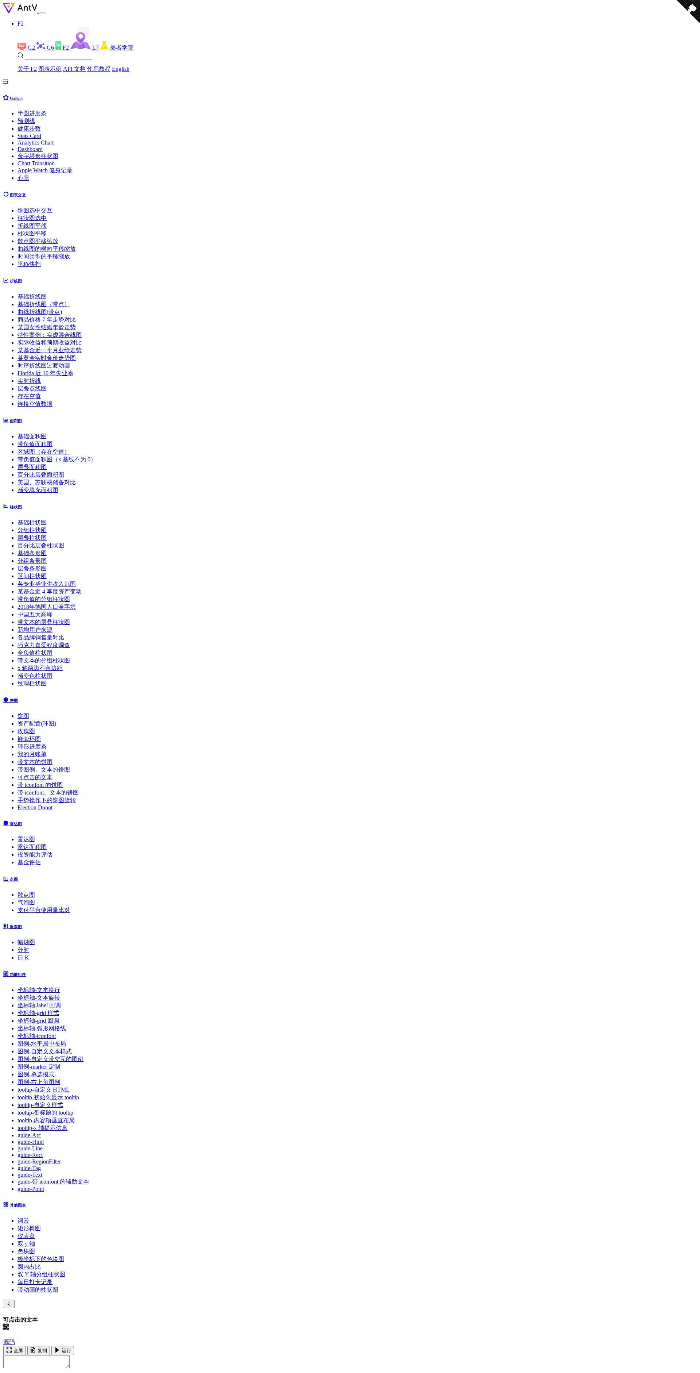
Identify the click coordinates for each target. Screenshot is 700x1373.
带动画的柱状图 (38, 1290)
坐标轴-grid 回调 (38, 1021)
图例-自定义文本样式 (45, 1051)
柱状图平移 (32, 233)
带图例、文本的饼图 (44, 769)
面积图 (15, 421)
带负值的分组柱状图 (44, 599)
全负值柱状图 (35, 653)
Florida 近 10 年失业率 (45, 373)
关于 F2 (27, 69)
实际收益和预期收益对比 (50, 342)
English (120, 69)
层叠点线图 (32, 388)
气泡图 (26, 902)
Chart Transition (36, 163)
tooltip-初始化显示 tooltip (48, 1097)
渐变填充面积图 (38, 490)
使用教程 (98, 69)
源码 (9, 1342)
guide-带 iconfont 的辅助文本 (53, 1181)
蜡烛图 (26, 942)
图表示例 (50, 69)
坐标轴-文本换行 (39, 990)
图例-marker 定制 (39, 1067)
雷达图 (15, 824)
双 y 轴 (26, 1244)
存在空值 (29, 396)
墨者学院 (121, 48)
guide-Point (31, 1189)
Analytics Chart (36, 142)
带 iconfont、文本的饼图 (48, 792)
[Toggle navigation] (41, 13)
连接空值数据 (35, 404)
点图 (13, 879)
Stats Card (29, 136)
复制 (41, 1350)
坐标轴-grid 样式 (38, 1013)
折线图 (15, 281)
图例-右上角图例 (39, 1082)
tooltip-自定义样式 (40, 1105)
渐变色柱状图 (35, 676)
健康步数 (29, 129)
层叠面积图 (32, 467)
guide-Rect (30, 1155)
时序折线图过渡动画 (44, 365)
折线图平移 (32, 226)
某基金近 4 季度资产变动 (50, 591)
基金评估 (29, 862)
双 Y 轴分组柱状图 (41, 1274)
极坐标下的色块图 (41, 1259)
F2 (21, 23)
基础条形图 (32, 553)
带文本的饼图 (35, 762)
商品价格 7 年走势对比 (47, 319)
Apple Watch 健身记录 (45, 170)
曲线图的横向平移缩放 (47, 249)
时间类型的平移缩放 (44, 256)
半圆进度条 (32, 113)
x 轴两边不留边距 (40, 668)
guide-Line (30, 1148)
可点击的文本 (35, 777)
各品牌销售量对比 (41, 637)
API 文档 (74, 69)
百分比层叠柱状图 (41, 545)
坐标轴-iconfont (37, 1036)
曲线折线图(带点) (40, 312)
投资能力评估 (35, 854)
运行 (65, 1350)
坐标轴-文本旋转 (39, 998)
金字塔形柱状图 (38, 156)
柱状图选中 (32, 218)
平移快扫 (29, 264)
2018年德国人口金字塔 (47, 607)
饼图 (13, 700)
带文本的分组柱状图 (44, 660)
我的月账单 (32, 754)
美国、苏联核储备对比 (47, 482)
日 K (23, 957)
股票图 (15, 926)
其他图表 (17, 1205)
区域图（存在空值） (44, 452)
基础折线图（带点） (44, 304)
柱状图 (15, 507)
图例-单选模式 (36, 1074)
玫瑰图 (26, 731)
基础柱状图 (32, 522)
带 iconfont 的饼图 (40, 785)
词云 (23, 1221)
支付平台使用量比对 (44, 910)
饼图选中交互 (35, 210)
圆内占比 (29, 1267)
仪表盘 (26, 1236)
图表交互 (17, 195)
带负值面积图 (35, 444)
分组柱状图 (32, 530)
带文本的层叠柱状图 (44, 622)
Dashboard (30, 149)
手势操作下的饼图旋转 (47, 800)
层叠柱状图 (32, 538)
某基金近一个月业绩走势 (50, 350)
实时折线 (29, 381)
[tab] (350, 98)
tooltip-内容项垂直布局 (46, 1120)
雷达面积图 (32, 847)
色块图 (26, 1251)
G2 (32, 48)
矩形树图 (29, 1228)
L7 (96, 48)
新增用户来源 (35, 630)
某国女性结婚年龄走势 (47, 327)
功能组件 (17, 974)
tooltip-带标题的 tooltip (45, 1112)
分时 (23, 950)
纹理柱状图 (32, 683)
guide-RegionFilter (39, 1161)
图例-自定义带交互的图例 (50, 1059)
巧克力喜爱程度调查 (44, 645)
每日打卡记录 (35, 1282)
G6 (51, 48)
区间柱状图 (32, 576)
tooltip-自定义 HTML (44, 1090)
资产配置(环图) (37, 723)
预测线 (26, 121)
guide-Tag (29, 1168)
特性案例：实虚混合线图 (50, 335)
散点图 (26, 895)
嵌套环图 (29, 739)
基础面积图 (32, 436)
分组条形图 (32, 561)
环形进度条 (32, 746)
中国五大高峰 (35, 614)
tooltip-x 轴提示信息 (42, 1128)
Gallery (16, 98)
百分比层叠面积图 (41, 475)
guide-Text (30, 1175)
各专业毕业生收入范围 (47, 584)
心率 (23, 178)
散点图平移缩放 (38, 241)
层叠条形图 (32, 568)
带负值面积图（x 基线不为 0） (57, 459)
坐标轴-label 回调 (39, 1005)
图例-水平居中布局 (42, 1044)
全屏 (17, 1350)
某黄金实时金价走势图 (47, 358)
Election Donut (35, 807)
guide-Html (31, 1142)
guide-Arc (29, 1135)
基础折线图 (32, 296)
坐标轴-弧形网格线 (42, 1028)
